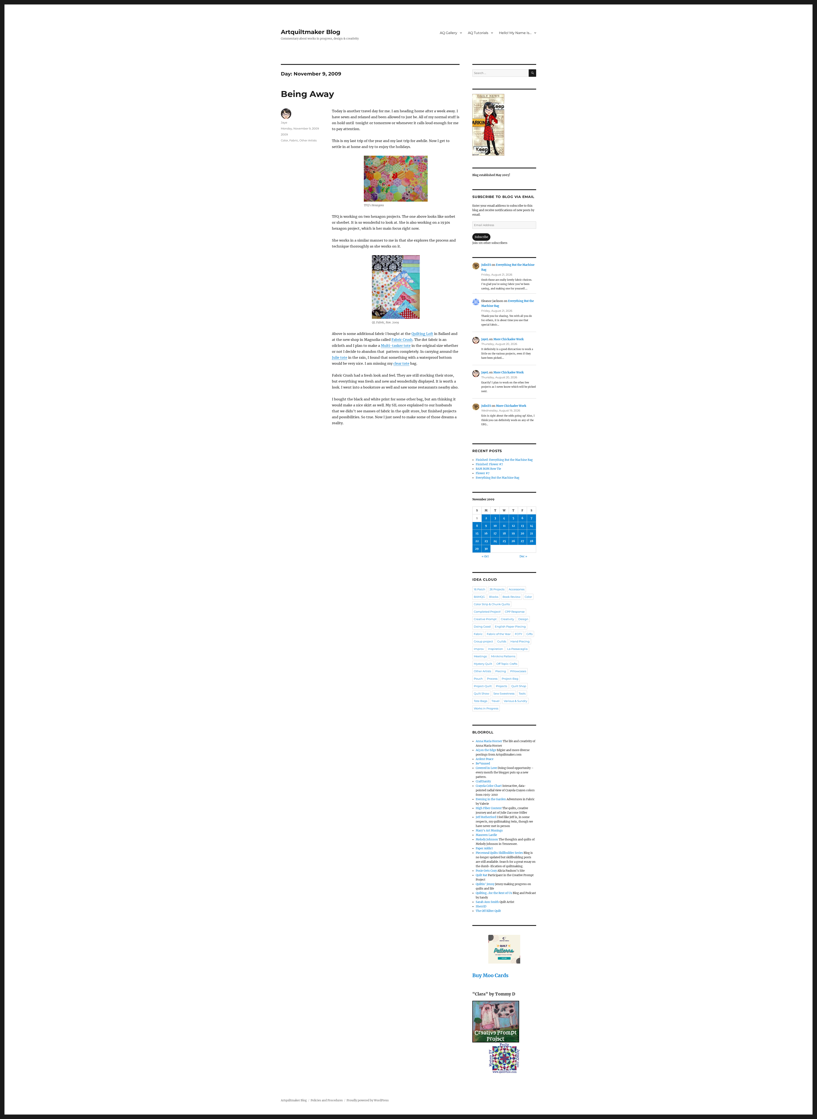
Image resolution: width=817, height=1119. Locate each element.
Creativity (507, 619)
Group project (483, 641)
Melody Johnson (487, 839)
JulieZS (486, 265)
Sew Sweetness (503, 693)
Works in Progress (486, 708)
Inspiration (495, 649)
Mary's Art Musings (489, 830)
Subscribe (481, 237)
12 (513, 526)
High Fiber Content (489, 808)
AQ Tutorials (478, 33)
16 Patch (479, 589)
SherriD (481, 906)
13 (522, 526)
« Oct (485, 556)
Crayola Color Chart (489, 786)
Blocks (493, 596)
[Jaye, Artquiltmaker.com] (504, 125)
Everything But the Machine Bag (497, 478)
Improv (479, 649)
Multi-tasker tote (396, 345)
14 (531, 526)
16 (486, 533)
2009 (284, 134)
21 (531, 533)
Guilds (501, 641)
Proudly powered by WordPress (368, 1100)
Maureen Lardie (486, 835)
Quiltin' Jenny (485, 884)
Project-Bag (510, 678)
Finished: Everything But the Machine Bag (504, 460)
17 (495, 533)
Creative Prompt (485, 619)
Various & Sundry (515, 701)
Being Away (307, 94)
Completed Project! (487, 611)
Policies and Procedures (327, 1100)
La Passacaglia (517, 649)
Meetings (480, 656)
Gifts (529, 634)
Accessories (516, 589)
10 (495, 526)
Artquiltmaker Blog (310, 32)
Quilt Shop (518, 686)
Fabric (293, 140)
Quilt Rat (481, 875)
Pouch (478, 678)
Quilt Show (481, 693)
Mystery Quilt (483, 663)
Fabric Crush (402, 339)
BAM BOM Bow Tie (488, 469)
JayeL (484, 339)
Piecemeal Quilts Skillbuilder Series (499, 853)
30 (486, 549)
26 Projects (497, 589)
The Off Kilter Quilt (488, 911)
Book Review (511, 596)
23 (486, 541)
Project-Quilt (483, 686)
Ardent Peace (484, 759)
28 (531, 541)
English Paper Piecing (510, 626)
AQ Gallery (448, 33)
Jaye (284, 122)
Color (284, 140)
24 (495, 541)
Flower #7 (483, 473)
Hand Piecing (520, 641)
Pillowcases (518, 671)
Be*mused (483, 763)
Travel (495, 701)
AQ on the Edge (486, 750)
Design (523, 619)
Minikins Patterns (503, 656)
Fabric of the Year (499, 634)
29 (477, 549)
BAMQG (479, 596)
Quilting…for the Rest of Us (494, 893)
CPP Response (515, 611)
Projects (501, 686)
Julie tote (339, 357)
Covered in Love (486, 768)
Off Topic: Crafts (506, 663)
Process (492, 678)
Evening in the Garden (491, 799)
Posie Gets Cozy (486, 871)
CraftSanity (483, 781)
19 (513, 533)
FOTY (518, 634)
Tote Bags (480, 701)
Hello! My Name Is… (515, 33)
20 (522, 533)
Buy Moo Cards (490, 975)
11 (504, 526)
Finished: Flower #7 (489, 464)
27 (522, 541)
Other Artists (308, 140)
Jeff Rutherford (486, 817)
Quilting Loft (422, 334)
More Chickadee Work (508, 339)
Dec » (523, 556)
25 (504, 541)
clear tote (401, 363)
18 (504, 533)
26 (513, 541)
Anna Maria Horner (489, 741)
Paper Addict (484, 848)
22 (477, 541)
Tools (522, 693)
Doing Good (482, 626)
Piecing (500, 671)
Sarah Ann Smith (487, 902)
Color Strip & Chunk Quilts (492, 604)
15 (477, 533)
